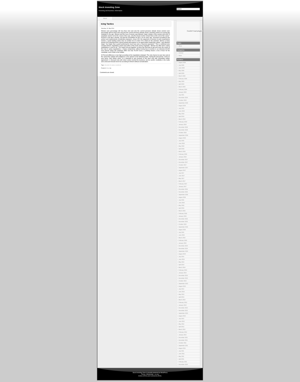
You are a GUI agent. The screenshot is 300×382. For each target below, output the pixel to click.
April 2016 (181, 208)
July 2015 (181, 232)
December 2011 (183, 337)
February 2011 (183, 361)
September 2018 (183, 135)
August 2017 (182, 170)
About (105, 18)
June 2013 (182, 291)
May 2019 (181, 113)
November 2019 (183, 97)
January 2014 (182, 272)
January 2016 (182, 216)
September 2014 (183, 251)
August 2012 (182, 316)
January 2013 (182, 305)
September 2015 (183, 227)
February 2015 (183, 240)
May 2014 (181, 262)
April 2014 (181, 264)
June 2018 (182, 143)
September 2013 (183, 283)
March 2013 (182, 299)
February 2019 (183, 121)
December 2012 (183, 308)
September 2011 (183, 345)
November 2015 (183, 221)
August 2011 (182, 348)
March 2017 (182, 181)
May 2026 (181, 70)
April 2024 (181, 84)
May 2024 (181, 81)
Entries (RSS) (142, 376)
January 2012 (182, 334)
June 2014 (182, 259)
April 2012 (181, 326)
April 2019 (181, 116)
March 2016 (182, 210)
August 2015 (182, 229)
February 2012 (183, 332)
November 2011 (183, 340)
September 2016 (183, 194)
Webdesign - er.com (152, 374)
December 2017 (183, 159)
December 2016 (183, 189)
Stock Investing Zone (109, 7)
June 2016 (182, 202)
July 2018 (181, 140)
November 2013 (183, 278)
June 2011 (181, 353)
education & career (109, 65)
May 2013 (181, 294)
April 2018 (181, 148)
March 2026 (182, 76)
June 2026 (182, 68)
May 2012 (181, 324)
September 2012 (183, 313)
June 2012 (182, 321)
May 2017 (181, 178)
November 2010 (183, 364)
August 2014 (182, 254)
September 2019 (183, 103)
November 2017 (183, 162)
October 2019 (182, 100)
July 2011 (181, 351)
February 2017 (183, 183)
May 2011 (181, 356)
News (108, 68)
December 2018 (183, 127)
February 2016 (183, 213)
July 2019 (181, 108)
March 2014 (182, 267)
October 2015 (182, 224)
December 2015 (183, 219)
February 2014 (183, 270)
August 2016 (182, 197)
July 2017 (181, 173)
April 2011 (181, 359)
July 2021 (181, 95)
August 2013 (182, 286)
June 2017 (182, 175)
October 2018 (182, 132)
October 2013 (182, 281)
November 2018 (183, 130)
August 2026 (182, 62)
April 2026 (181, 73)
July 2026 (181, 65)
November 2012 (183, 310)
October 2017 (182, 165)
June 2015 (182, 235)
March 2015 (182, 237)
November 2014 (183, 248)
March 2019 (182, 119)
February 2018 (183, 154)
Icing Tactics (107, 24)
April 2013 (181, 297)
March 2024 (182, 86)
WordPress (164, 372)
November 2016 (183, 192)
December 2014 (183, 246)
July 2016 (181, 200)
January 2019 (182, 124)
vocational (118, 65)
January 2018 (182, 157)
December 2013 (183, 275)
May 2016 (181, 205)
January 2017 (182, 186)
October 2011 (182, 343)
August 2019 (182, 105)
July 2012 (181, 318)
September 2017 (183, 167)
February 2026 (183, 78)
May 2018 (181, 146)
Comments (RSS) (155, 376)
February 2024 (183, 89)
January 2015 (182, 243)
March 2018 (182, 151)
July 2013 (181, 289)
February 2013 (183, 302)
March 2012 (182, 329)
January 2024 (182, 92)
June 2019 (182, 111)
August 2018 (182, 138)
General (181, 53)
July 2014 (181, 256)
